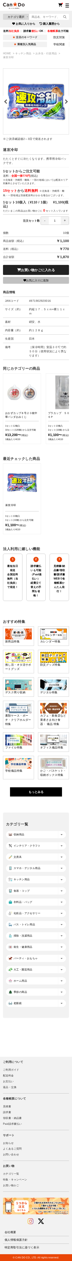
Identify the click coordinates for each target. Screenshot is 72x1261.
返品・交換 (9, 1087)
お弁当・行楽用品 (46, 53)
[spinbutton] (55, 221)
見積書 (7, 1106)
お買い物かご (11, 1185)
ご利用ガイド (11, 1069)
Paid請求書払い (12, 1124)
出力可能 (58, 31)
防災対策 (59, 37)
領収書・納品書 (12, 1118)
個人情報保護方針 (16, 1239)
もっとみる (36, 792)
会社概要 (10, 1232)
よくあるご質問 (12, 1148)
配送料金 (8, 1075)
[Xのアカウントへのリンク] (41, 1221)
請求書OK (33, 31)
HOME (7, 53)
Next (66, 102)
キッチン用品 (23, 53)
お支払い (8, 1081)
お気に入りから (25, 23)
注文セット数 (31, 220)
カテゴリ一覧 (11, 1173)
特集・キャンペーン (15, 1179)
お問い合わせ (11, 1154)
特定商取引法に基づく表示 (22, 1247)
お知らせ (8, 1143)
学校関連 (59, 44)
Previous (6, 102)
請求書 (7, 1112)
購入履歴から (51, 23)
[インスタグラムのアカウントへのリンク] (30, 1221)
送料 (11, 31)
